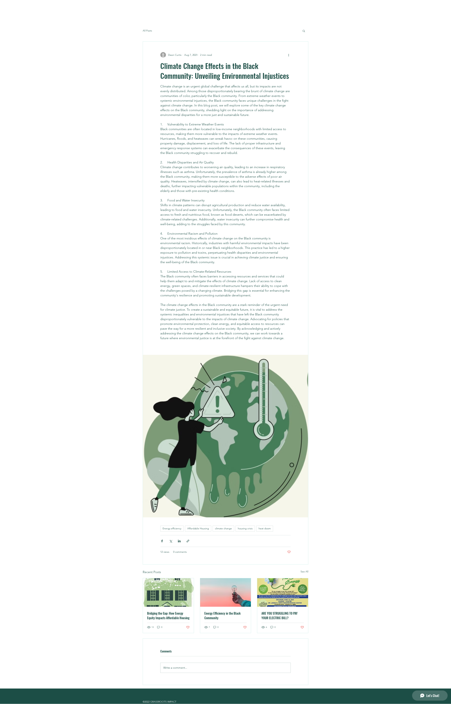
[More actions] (288, 55)
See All (304, 571)
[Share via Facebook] (162, 541)
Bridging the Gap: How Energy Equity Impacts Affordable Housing (168, 615)
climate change (223, 528)
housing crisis (245, 528)
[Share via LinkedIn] (179, 541)
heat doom (265, 528)
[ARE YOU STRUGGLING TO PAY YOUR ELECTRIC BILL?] (282, 592)
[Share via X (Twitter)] (170, 541)
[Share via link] (188, 541)
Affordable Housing (198, 528)
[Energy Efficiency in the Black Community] (225, 592)
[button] (303, 30)
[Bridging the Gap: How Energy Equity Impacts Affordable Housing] (168, 592)
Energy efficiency (172, 528)
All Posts (147, 30)
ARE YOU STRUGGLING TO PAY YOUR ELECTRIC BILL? (279, 615)
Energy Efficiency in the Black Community (222, 615)
